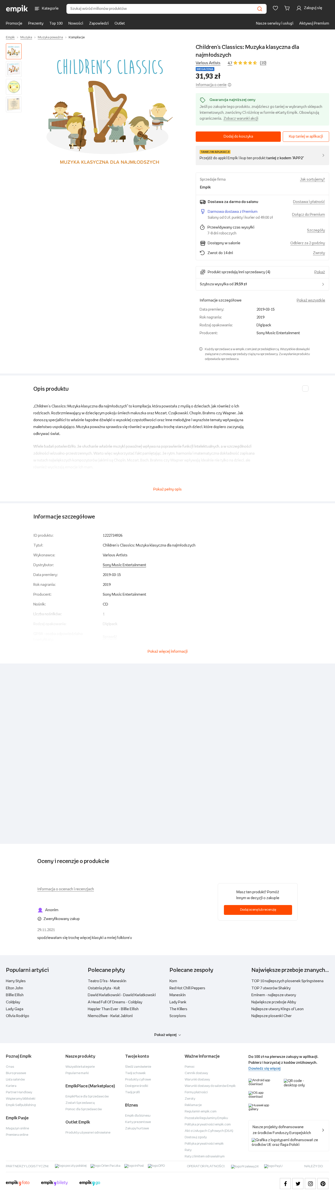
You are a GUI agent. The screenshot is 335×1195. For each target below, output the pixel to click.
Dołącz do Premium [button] (308, 214)
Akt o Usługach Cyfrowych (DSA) (209, 1131)
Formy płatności (196, 1092)
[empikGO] (89, 1183)
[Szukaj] (260, 9)
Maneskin (177, 995)
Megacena (205, 69)
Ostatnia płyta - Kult (104, 988)
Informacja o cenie (211, 85)
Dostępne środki (136, 1086)
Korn (173, 981)
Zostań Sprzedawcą (80, 1103)
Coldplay (13, 1002)
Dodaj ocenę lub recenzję (258, 909)
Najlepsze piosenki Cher (271, 1016)
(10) (263, 63)
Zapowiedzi (99, 23)
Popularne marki (77, 1073)
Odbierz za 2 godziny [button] (307, 243)
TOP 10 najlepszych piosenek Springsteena (287, 981)
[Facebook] (285, 1183)
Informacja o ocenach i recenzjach (65, 889)
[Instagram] (310, 1183)
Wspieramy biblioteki (20, 1098)
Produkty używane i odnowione (87, 1132)
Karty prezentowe (138, 1122)
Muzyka (26, 37)
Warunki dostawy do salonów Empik (210, 1086)
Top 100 (56, 23)
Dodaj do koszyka (238, 136)
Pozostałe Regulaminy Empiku (206, 1118)
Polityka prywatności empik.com (208, 1124)
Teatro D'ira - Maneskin (107, 981)
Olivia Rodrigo (17, 1016)
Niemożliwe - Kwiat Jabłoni (110, 1016)
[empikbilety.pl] (54, 1183)
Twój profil (132, 1092)
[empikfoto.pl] (17, 1183)
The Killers (178, 1009)
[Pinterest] (322, 1183)
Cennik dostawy (196, 1073)
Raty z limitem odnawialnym (205, 1156)
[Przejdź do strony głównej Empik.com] (17, 9)
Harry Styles (16, 981)
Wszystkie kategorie (80, 1066)
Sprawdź (110, 637)
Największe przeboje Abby (273, 1002)
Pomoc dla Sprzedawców (83, 1109)
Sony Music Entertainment (124, 565)
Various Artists (208, 63)
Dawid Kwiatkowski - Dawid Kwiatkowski (122, 995)
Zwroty (190, 1098)
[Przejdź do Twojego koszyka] (288, 8)
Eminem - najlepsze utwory (273, 995)
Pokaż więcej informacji (168, 651)
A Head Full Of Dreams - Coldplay (115, 1002)
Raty (188, 1150)
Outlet (120, 23)
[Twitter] (297, 1183)
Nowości (75, 23)
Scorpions (177, 1016)
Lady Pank (177, 1002)
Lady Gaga (14, 1009)
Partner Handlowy (19, 1092)
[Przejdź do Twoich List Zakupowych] (275, 8)
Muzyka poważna (50, 37)
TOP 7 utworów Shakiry (271, 988)
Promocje (14, 23)
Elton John (14, 988)
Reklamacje (193, 1105)
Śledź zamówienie (138, 1066)
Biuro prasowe (16, 1073)
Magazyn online (17, 1128)
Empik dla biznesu (138, 1115)
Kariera (11, 1086)
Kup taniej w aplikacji (306, 136)
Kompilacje (77, 37)
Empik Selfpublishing (21, 1105)
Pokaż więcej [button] (165, 1035)
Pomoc (190, 1066)
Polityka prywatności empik (204, 1143)
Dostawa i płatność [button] (309, 202)
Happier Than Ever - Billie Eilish (113, 1009)
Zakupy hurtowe (137, 1128)
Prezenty (35, 23)
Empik (10, 37)
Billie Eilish (15, 995)
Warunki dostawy (197, 1079)
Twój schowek (135, 1073)
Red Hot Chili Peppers (187, 988)
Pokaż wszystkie (311, 300)
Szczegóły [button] (316, 230)
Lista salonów (15, 1079)
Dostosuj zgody (196, 1137)
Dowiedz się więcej (264, 1068)
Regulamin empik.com (201, 1111)
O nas (10, 1066)
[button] (109, 110)
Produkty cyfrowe (138, 1079)
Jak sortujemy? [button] (312, 179)
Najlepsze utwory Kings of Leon (277, 1009)
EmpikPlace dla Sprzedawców (87, 1096)
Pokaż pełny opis (167, 489)
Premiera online (17, 1135)
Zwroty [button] (319, 253)
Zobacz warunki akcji (240, 118)
